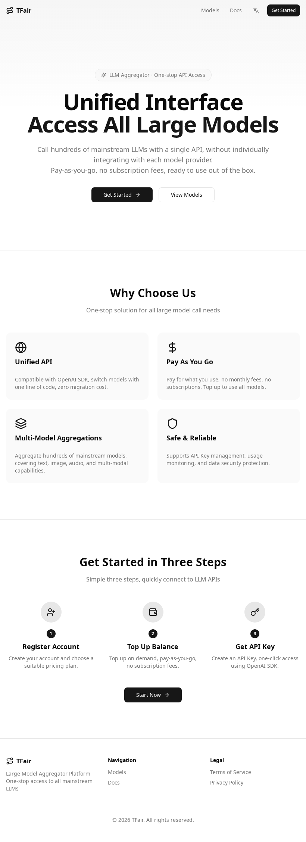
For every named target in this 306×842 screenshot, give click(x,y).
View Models (186, 194)
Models (210, 10)
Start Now (148, 694)
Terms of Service (230, 772)
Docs (236, 10)
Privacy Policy (226, 782)
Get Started (284, 10)
